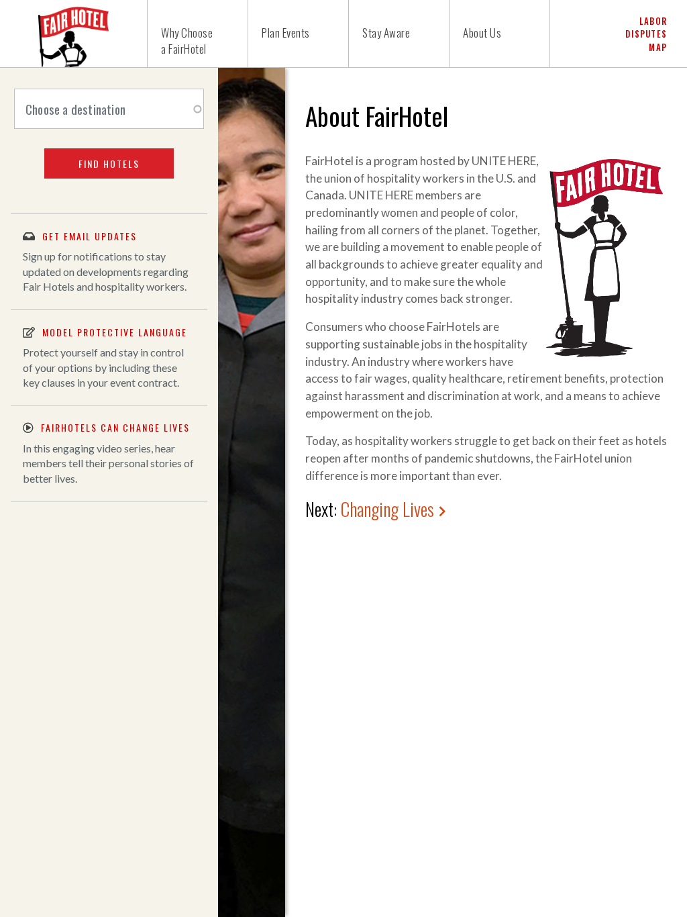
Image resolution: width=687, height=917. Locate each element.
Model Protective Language (114, 332)
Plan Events (286, 32)
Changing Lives (387, 508)
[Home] (74, 33)
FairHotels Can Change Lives (115, 427)
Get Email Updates (89, 236)
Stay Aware (386, 32)
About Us (482, 32)
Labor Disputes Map (646, 33)
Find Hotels (109, 163)
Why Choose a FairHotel (187, 40)
